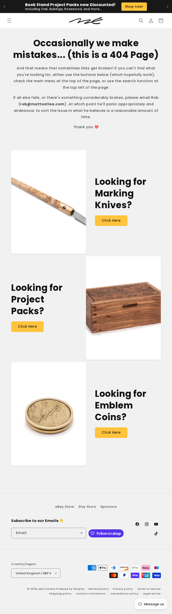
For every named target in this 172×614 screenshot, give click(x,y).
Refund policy (98, 589)
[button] (9, 21)
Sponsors (108, 506)
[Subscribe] (81, 533)
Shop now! (134, 6)
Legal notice (152, 593)
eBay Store (64, 506)
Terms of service (149, 589)
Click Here (111, 220)
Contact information (91, 593)
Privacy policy (123, 589)
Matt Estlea (47, 589)
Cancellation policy (124, 593)
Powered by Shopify (70, 589)
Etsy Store (87, 506)
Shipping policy (60, 593)
